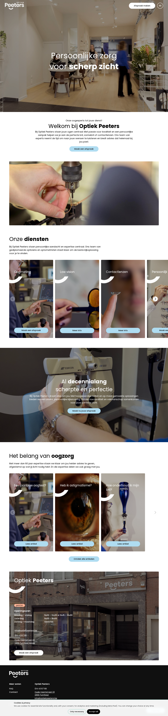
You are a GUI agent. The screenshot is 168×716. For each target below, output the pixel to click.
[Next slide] (155, 298)
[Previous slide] (12, 298)
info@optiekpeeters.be (26, 630)
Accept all (93, 711)
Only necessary (77, 711)
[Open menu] (160, 6)
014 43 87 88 (21, 635)
